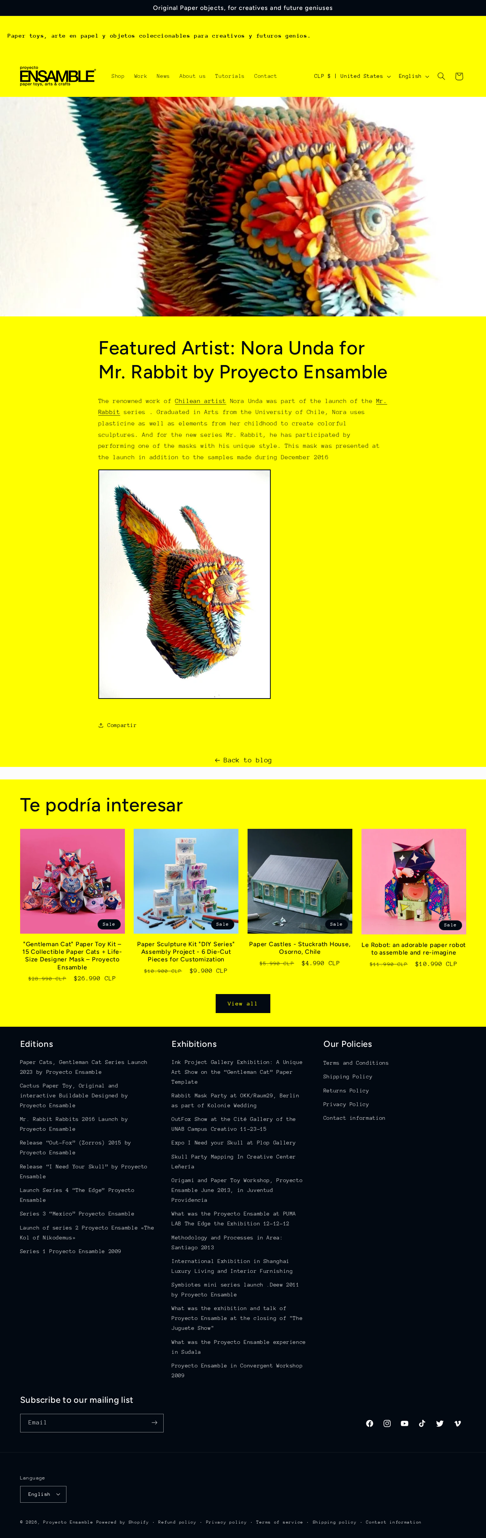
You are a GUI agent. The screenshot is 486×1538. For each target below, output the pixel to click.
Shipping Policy (347, 1077)
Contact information (354, 1118)
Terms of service (279, 1521)
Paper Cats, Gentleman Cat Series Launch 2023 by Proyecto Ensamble (84, 1067)
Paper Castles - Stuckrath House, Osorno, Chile (299, 948)
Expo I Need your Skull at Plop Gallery (234, 1143)
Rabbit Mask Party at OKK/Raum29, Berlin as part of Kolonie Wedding (236, 1100)
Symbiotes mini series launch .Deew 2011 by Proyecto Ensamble (236, 1290)
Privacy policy (226, 1521)
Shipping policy (335, 1521)
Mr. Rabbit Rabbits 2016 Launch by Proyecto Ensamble (74, 1124)
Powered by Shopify (122, 1521)
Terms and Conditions (356, 1063)
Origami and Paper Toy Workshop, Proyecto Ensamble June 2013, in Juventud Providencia (237, 1190)
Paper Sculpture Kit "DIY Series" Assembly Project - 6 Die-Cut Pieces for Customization (186, 952)
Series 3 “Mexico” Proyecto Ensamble (77, 1214)
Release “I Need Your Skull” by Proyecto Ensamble (84, 1171)
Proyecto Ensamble (68, 1521)
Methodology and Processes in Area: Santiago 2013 (227, 1242)
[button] (441, 76)
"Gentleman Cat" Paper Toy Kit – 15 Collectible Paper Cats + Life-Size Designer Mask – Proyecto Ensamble (72, 956)
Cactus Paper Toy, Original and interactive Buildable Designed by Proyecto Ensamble (74, 1095)
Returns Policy (346, 1091)
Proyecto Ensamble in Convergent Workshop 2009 (237, 1370)
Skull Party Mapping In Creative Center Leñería (234, 1162)
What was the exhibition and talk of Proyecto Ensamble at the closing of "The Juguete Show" (237, 1318)
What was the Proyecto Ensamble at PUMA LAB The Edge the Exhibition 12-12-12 (234, 1219)
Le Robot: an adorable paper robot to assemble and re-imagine (413, 948)
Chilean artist (200, 401)
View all (243, 1003)
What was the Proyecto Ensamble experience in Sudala (239, 1347)
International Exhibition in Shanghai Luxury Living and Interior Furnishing (232, 1266)
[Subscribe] (154, 1422)
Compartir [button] (122, 725)
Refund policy (177, 1521)
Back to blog (248, 760)
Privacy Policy (346, 1104)
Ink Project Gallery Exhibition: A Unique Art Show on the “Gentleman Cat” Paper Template (237, 1072)
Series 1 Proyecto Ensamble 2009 (71, 1251)
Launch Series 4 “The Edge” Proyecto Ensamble (77, 1195)
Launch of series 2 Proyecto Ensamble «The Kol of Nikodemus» (87, 1233)
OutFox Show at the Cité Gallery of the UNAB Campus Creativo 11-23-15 (234, 1124)
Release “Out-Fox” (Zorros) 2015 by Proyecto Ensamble (75, 1148)
